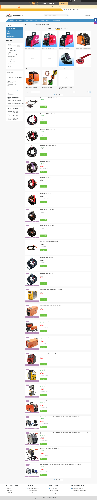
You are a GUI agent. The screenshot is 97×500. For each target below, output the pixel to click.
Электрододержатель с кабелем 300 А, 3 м (50, 241)
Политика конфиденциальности (58, 498)
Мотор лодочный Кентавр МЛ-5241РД (80, 493)
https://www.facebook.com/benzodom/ (15, 103)
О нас (36, 20)
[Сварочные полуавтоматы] (50, 39)
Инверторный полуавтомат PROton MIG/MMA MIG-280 (53, 400)
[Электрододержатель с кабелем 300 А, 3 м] (32, 247)
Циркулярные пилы (11, 493)
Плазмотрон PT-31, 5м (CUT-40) (47, 129)
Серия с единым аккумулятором (35, 492)
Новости (9, 33)
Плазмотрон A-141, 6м (45, 193)
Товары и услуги (30, 24)
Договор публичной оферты (56, 493)
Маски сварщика (62, 68)
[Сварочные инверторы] (33, 39)
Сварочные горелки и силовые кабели (65, 88)
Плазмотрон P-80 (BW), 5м (46, 257)
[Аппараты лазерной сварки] (33, 78)
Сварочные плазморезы (64, 48)
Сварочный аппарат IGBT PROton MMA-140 (50, 337)
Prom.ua (54, 497)
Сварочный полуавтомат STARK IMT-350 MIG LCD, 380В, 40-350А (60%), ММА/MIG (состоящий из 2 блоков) (64, 433)
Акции (26, 20)
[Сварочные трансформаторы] (33, 58)
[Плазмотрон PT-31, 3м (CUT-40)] (32, 119)
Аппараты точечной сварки (48, 68)
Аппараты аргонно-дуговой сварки (83, 48)
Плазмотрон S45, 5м (45, 161)
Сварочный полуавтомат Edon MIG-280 (80, 492)
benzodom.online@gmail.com (13, 90)
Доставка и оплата (56, 20)
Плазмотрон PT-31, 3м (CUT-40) (47, 113)
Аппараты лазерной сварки (31, 87)
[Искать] (67, 15)
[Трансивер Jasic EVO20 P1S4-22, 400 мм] (32, 103)
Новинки (31, 20)
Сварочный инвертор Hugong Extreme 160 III (51, 289)
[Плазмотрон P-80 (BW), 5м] (32, 263)
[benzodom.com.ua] (9, 15)
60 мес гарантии (32, 493)
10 (59, 94)
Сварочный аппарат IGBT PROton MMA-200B (50, 305)
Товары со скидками (33, 490)
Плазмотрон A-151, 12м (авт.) (47, 209)
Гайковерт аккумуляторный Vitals (79, 490)
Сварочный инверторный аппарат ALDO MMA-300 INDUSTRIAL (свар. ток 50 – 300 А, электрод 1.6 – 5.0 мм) (65, 353)
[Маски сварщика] (66, 58)
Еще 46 (11, 66)
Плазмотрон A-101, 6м (45, 177)
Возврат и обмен (11, 36)
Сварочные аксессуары (81, 68)
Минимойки (9, 490)
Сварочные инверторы (30, 48)
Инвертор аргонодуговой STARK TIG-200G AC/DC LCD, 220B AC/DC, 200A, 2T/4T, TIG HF (60, 464)
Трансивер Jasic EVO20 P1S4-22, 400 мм (49, 97)
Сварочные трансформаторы (31, 68)
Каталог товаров (19, 20)
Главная (11, 20)
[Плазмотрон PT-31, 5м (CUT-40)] (32, 135)
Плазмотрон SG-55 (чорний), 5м (48, 145)
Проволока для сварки (47, 87)
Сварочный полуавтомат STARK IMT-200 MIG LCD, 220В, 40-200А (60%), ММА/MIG (59, 416)
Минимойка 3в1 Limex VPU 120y (78, 488)
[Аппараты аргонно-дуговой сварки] (83, 39)
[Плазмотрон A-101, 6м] (32, 183)
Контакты (42, 20)
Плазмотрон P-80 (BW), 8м (46, 273)
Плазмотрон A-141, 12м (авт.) (47, 225)
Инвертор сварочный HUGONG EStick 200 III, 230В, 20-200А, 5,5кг (55, 369)
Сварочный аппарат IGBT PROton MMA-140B (50, 321)
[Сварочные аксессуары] (83, 58)
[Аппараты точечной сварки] (50, 58)
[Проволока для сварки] (50, 78)
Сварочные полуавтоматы (48, 48)
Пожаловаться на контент (46, 498)
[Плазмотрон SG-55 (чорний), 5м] (32, 151)
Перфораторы (10, 492)
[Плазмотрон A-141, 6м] (32, 199)
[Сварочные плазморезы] (66, 39)
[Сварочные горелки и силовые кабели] (66, 78)
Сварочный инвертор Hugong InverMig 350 (50, 385)
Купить (44, 106)
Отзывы (48, 20)
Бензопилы (9, 488)
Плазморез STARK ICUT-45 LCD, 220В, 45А (50, 448)
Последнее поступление (34, 488)
